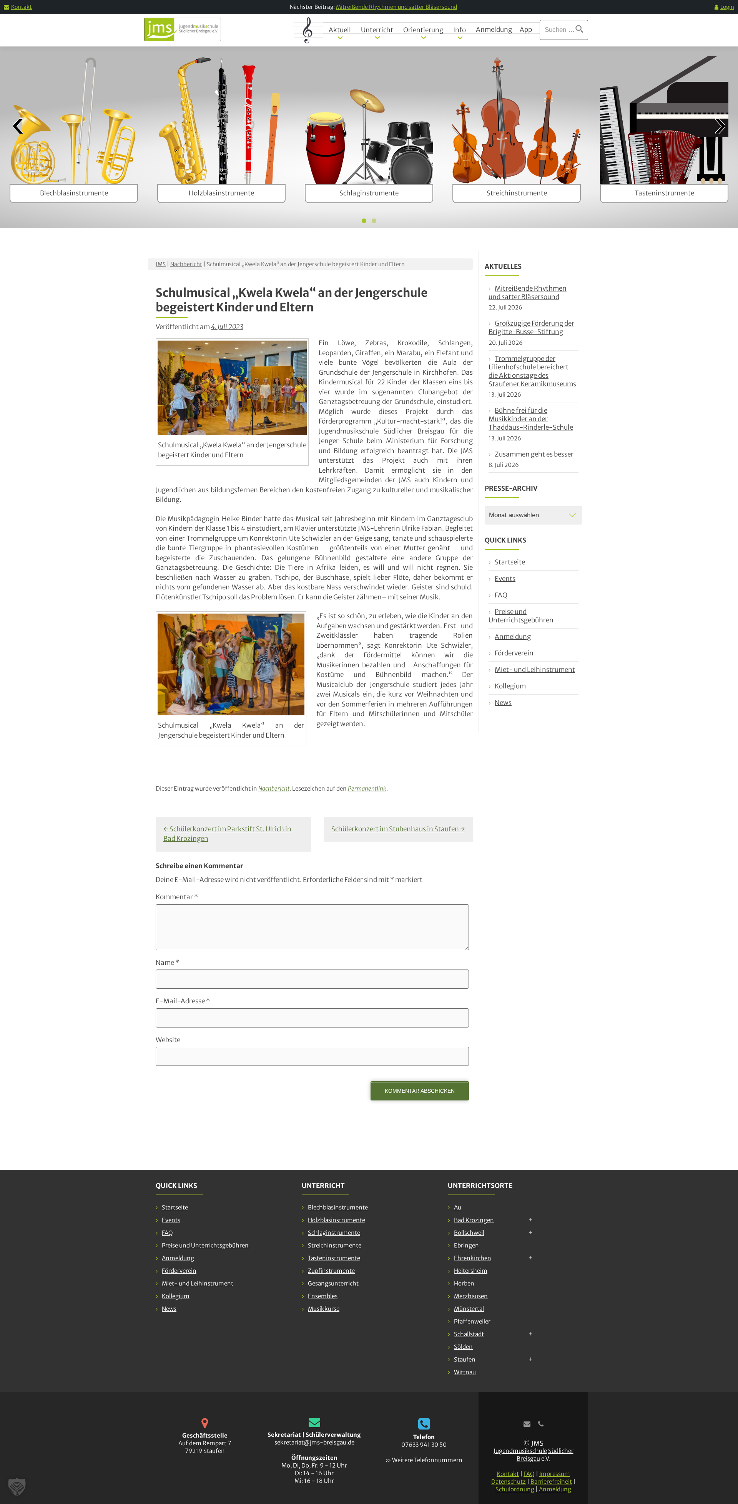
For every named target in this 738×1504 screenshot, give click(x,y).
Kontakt (21, 6)
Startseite (510, 562)
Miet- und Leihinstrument (535, 669)
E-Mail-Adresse (183, 1001)
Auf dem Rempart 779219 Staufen (204, 1446)
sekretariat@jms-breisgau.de (314, 1442)
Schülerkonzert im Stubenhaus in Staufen (398, 829)
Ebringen (466, 1245)
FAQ (501, 595)
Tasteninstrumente (334, 1258)
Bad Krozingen (474, 1220)
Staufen (464, 1359)
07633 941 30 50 (424, 1444)
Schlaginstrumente (334, 1232)
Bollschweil (469, 1232)
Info (459, 30)
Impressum (554, 1474)
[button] (17, 1487)
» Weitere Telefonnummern (424, 1460)
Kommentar (177, 897)
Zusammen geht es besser (534, 454)
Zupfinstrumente (331, 1270)
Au (457, 1207)
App (526, 29)
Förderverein (514, 653)
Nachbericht (186, 264)
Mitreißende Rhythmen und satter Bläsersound (396, 6)
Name (167, 962)
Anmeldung (494, 29)
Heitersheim (470, 1270)
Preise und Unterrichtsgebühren (521, 615)
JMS (161, 264)
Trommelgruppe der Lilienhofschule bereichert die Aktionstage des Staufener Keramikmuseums (532, 371)
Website (168, 1040)
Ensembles (322, 1296)
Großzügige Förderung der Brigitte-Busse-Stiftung (531, 327)
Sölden (463, 1346)
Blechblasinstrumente (338, 1207)
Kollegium (510, 686)
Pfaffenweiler (472, 1321)
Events (505, 578)
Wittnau (465, 1372)
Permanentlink (367, 788)
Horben (464, 1283)
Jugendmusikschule (520, 1450)
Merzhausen (471, 1296)
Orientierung (423, 30)
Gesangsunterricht (333, 1283)
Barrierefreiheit (551, 1481)
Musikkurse (323, 1308)
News (503, 702)
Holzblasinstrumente (336, 1220)
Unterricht (377, 30)
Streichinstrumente (334, 1245)
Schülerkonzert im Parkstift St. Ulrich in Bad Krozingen (227, 834)
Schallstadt (469, 1334)
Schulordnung (514, 1489)
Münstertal (469, 1308)
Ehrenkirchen (472, 1258)
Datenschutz (508, 1481)
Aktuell (340, 30)
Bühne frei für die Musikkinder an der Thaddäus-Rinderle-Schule (531, 419)
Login (727, 6)
